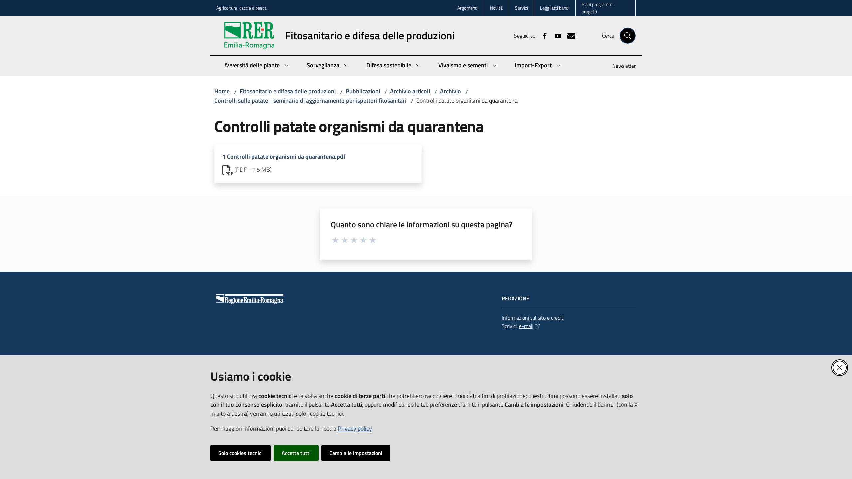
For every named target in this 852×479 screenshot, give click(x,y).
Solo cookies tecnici (240, 453)
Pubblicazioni (363, 91)
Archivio (450, 91)
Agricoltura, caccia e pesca (241, 7)
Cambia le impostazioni (355, 453)
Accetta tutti (296, 453)
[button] (628, 36)
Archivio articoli (410, 91)
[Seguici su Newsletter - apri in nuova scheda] (568, 35)
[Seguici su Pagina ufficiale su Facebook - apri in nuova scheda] (542, 35)
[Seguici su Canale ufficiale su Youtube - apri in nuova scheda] (555, 35)
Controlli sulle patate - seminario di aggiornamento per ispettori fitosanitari (310, 100)
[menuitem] (620, 66)
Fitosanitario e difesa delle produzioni (288, 91)
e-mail (526, 326)
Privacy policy (355, 428)
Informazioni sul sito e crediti (533, 318)
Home (222, 91)
